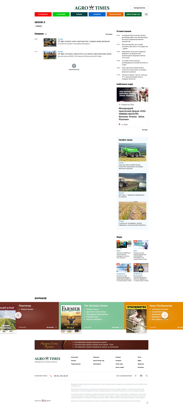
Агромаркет (43, 14)
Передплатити (139, 8)
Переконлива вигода (159, 314)
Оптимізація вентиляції (160, 309)
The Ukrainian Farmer (96, 305)
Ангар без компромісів (94, 319)
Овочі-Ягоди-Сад (133, 14)
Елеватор (97, 14)
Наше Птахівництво (161, 305)
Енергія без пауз (92, 317)
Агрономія (61, 14)
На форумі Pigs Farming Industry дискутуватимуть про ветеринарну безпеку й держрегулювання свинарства (135, 38)
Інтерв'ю (118, 360)
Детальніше (115, 327)
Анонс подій (120, 367)
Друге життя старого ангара (96, 312)
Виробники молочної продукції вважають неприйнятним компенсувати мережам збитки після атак (133, 55)
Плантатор (25, 305)
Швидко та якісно (92, 309)
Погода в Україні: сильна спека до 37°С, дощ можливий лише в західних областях (134, 77)
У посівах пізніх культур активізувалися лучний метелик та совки (135, 63)
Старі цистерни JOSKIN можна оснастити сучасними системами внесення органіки (134, 70)
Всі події (144, 129)
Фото (139, 357)
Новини (118, 357)
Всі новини (109, 34)
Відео (139, 360)
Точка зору (119, 364)
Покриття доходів (27, 309)
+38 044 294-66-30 (61, 376)
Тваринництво (115, 14)
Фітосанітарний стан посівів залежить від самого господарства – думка (135, 46)
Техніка (79, 14)
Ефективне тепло (158, 317)
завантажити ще (74, 69)
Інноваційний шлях (158, 312)
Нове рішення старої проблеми (97, 314)
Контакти (141, 367)
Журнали (141, 364)
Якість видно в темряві (160, 319)
